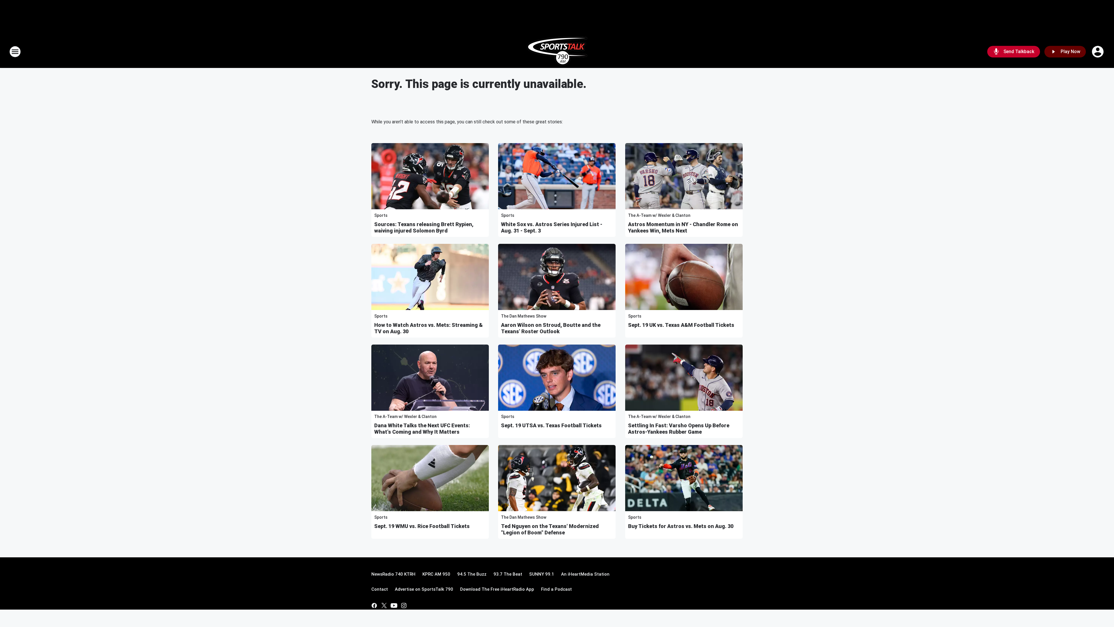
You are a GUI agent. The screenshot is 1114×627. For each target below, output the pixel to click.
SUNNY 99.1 (541, 574)
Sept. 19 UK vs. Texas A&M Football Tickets (681, 325)
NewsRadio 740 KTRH (393, 574)
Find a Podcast (556, 589)
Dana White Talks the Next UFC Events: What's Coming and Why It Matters (422, 428)
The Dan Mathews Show (523, 316)
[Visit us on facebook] (374, 605)
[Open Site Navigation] (15, 51)
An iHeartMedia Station (585, 574)
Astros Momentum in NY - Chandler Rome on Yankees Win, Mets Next (683, 227)
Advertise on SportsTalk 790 (424, 589)
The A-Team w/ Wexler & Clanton (659, 215)
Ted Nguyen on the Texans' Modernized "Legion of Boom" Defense (550, 529)
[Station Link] (557, 52)
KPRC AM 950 (436, 574)
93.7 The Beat (507, 574)
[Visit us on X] (384, 605)
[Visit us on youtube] (393, 605)
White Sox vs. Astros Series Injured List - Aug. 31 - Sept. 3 (551, 227)
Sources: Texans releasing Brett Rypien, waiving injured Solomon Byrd (423, 227)
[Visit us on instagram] (403, 605)
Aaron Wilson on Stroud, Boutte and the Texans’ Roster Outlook (551, 328)
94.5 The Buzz (472, 574)
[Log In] (1098, 51)
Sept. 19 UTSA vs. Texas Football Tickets (551, 425)
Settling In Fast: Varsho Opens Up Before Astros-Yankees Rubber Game (678, 428)
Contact (379, 589)
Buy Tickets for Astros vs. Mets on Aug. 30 (680, 526)
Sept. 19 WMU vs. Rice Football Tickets (422, 526)
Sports (381, 215)
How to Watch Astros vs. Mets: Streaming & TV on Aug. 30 (428, 328)
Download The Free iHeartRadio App (497, 589)
